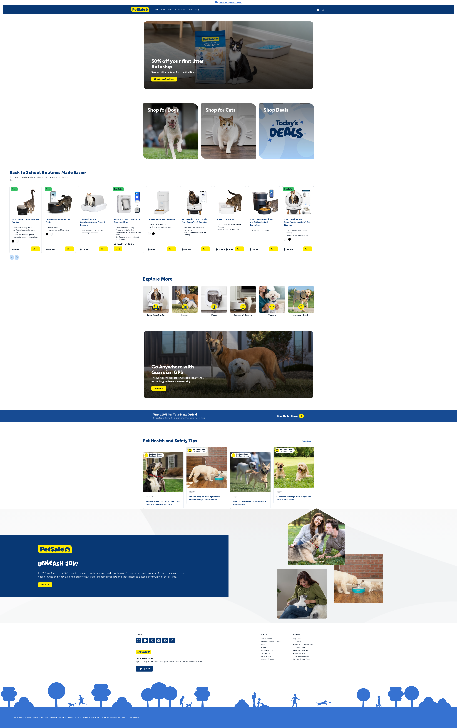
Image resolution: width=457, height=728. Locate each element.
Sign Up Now (144, 668)
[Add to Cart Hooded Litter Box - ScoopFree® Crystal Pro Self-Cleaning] (103, 248)
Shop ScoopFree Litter (164, 79)
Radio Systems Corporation (30, 717)
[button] (156, 9)
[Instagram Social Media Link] (138, 640)
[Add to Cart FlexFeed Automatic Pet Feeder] (171, 248)
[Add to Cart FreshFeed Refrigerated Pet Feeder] (69, 248)
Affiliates (78, 717)
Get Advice (306, 441)
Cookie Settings (133, 717)
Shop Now (159, 388)
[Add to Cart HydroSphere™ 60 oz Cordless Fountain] (35, 248)
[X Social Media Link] (152, 640)
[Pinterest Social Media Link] (158, 640)
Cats (163, 9)
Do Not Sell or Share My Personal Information (108, 717)
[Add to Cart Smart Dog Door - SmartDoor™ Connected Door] (118, 248)
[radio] (13, 241)
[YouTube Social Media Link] (165, 640)
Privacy (60, 717)
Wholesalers (68, 717)
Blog (197, 9)
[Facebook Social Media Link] (145, 640)
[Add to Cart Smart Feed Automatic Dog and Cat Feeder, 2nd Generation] (273, 248)
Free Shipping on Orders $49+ (230, 3)
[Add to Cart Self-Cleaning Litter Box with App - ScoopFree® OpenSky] (205, 248)
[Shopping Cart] (318, 9)
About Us (45, 584)
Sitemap (86, 717)
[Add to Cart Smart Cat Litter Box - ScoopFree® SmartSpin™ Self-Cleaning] (307, 248)
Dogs (156, 9)
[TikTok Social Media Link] (172, 640)
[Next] (266, 2)
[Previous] (191, 2)
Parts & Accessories (176, 9)
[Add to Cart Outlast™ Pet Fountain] (239, 248)
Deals (190, 9)
